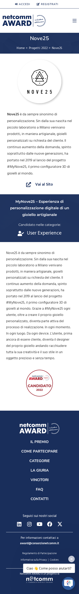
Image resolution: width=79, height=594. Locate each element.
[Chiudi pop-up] (71, 559)
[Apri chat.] (68, 583)
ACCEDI (24, 4)
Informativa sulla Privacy (34, 560)
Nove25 (57, 48)
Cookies (54, 560)
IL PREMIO (39, 441)
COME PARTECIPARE (39, 451)
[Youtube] (39, 524)
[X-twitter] (60, 524)
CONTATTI (39, 498)
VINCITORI (40, 479)
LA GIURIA (40, 470)
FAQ (39, 489)
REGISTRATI (49, 4)
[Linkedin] (19, 524)
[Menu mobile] (73, 21)
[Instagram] (29, 524)
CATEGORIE (39, 460)
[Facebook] (50, 524)
